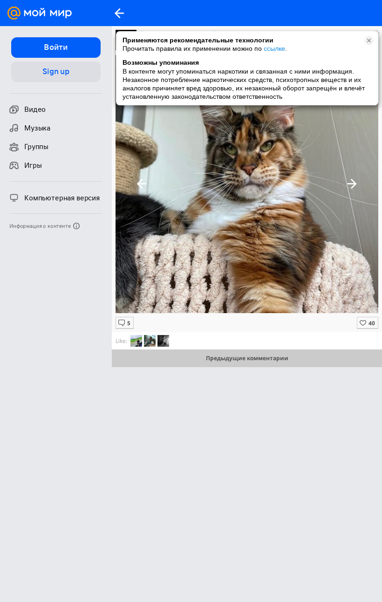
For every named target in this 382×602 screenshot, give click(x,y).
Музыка (37, 128)
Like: (121, 341)
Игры (32, 165)
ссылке (274, 48)
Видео (35, 109)
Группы (36, 147)
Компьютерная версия (62, 198)
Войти (56, 47)
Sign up (55, 71)
